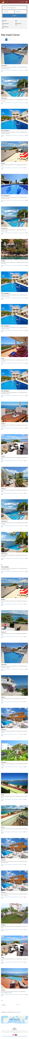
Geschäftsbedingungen (7, 1036)
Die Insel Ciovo (15, 70)
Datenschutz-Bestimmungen (20, 1036)
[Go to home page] (5, 1)
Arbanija (20, 167)
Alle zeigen (18, 1012)
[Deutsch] (19, 1)
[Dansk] (21, 1)
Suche (14, 15)
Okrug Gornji (21, 70)
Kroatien (2, 70)
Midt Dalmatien (8, 70)
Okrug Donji (18, 1004)
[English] (23, 1)
